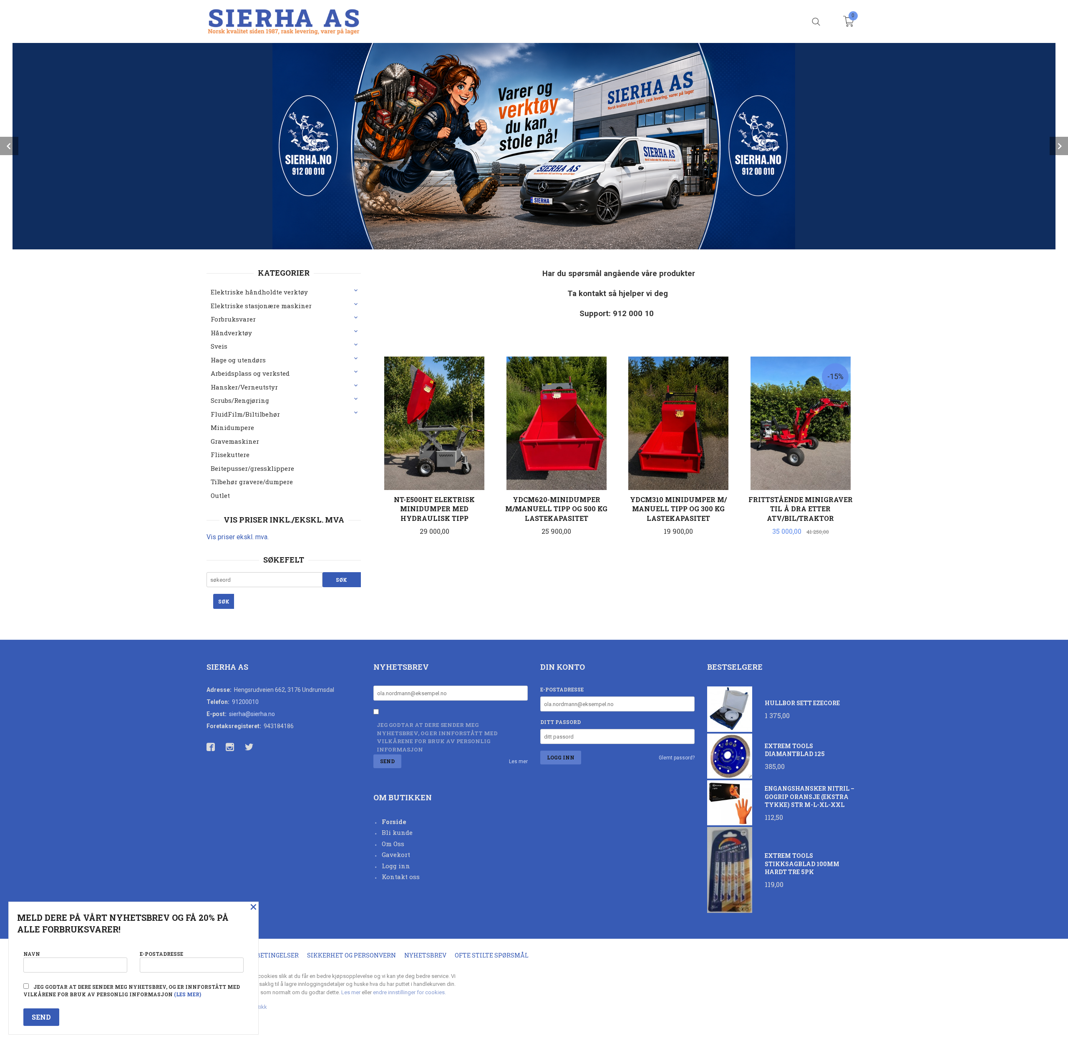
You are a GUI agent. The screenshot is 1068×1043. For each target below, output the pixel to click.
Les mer (518, 761)
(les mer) (187, 994)
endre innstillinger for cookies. (409, 992)
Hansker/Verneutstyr (244, 387)
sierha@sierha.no (252, 714)
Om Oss (393, 843)
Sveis (219, 346)
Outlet (220, 495)
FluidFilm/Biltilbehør (245, 414)
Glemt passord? (677, 758)
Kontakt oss (401, 876)
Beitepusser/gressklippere (252, 468)
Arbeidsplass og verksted (250, 373)
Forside (394, 821)
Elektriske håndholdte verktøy (259, 292)
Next (1059, 146)
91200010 (245, 702)
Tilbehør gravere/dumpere (252, 482)
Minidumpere (232, 427)
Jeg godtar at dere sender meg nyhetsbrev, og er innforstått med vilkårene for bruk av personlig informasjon (437, 737)
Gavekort (396, 854)
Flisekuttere (230, 454)
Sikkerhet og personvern (351, 955)
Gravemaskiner (235, 441)
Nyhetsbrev (425, 955)
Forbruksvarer (233, 319)
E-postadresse (562, 689)
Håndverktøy (231, 333)
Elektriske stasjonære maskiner (261, 306)
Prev (9, 146)
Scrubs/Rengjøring (240, 400)
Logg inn (396, 866)
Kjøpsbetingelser (267, 955)
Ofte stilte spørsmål (492, 955)
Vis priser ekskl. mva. (238, 537)
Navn (31, 953)
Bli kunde (397, 832)
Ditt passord (560, 722)
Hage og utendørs (238, 360)
